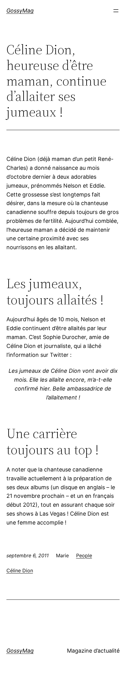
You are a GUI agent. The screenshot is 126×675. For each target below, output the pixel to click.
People (84, 555)
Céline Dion (19, 570)
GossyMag (20, 10)
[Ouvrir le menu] (116, 10)
